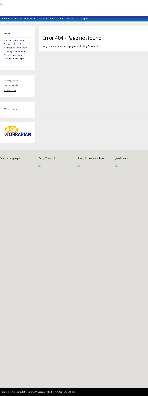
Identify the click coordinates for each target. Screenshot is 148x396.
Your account (10, 90)
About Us (28, 18)
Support (84, 18)
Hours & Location (10, 18)
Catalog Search (11, 80)
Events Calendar (11, 85)
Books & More (56, 18)
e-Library (42, 18)
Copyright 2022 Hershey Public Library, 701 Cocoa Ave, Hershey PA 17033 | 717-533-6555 (38, 392)
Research (70, 18)
